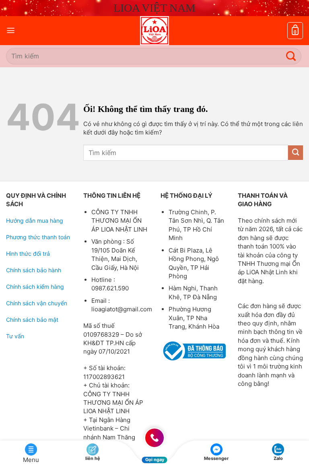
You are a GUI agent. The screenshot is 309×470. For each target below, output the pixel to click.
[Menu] (10, 30)
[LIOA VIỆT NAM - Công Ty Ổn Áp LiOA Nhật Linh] (154, 30)
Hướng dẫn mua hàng (34, 220)
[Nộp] (291, 56)
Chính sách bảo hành (33, 270)
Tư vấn (15, 336)
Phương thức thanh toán (38, 237)
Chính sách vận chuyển (36, 303)
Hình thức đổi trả (28, 253)
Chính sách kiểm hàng (35, 286)
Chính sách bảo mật (32, 319)
